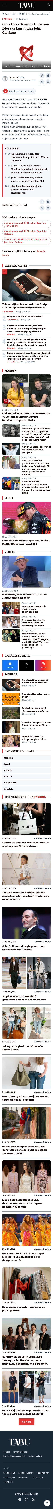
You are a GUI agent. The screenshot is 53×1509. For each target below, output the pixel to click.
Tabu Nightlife (37, 1477)
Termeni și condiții (20, 1452)
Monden (11, 334)
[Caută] (49, 5)
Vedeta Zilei (8, 1482)
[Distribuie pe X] (48, 81)
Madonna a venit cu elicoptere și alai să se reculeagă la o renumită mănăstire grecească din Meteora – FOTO (28, 356)
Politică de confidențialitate (14, 1456)
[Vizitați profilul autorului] (5, 78)
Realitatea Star (43, 1473)
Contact (6, 1452)
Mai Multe (26, 1421)
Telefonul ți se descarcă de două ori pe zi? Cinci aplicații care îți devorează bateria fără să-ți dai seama (25, 308)
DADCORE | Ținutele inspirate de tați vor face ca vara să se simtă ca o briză (25, 1412)
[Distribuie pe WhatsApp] (42, 81)
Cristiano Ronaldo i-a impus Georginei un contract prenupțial (33, 623)
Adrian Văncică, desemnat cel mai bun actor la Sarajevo (36, 449)
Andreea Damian (42, 838)
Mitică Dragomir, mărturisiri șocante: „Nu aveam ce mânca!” (24, 596)
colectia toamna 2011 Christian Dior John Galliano (25, 232)
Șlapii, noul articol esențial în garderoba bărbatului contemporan (26, 189)
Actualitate (7, 312)
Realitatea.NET (9, 1473)
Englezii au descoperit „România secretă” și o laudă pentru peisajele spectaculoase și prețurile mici (26, 328)
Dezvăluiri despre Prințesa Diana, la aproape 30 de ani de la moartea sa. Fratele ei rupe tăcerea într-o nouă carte (26, 343)
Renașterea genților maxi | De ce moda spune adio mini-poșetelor (25, 1098)
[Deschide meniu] (4, 5)
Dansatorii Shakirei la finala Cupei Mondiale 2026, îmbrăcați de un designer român (23, 1257)
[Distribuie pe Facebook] (48, 75)
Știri (14, 14)
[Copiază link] (42, 75)
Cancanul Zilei (9, 1477)
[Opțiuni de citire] (47, 1503)
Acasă (7, 14)
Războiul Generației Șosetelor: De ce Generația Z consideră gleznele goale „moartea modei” (24, 1150)
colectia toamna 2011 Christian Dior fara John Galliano (25, 224)
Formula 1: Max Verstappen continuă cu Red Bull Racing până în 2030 (25, 542)
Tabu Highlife (23, 1477)
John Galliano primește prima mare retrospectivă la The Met (27, 179)
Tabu (21, 77)
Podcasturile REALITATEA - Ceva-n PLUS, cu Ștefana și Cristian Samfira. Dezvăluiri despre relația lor (26, 417)
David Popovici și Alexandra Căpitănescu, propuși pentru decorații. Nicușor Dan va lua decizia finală (36, 487)
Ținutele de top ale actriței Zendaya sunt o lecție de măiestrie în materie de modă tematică (29, 169)
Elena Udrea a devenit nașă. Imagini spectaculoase (34, 609)
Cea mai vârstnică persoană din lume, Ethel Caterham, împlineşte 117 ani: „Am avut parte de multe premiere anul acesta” (35, 467)
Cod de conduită (35, 1456)
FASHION (22, 14)
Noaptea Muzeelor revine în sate (25, 316)
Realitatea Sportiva (25, 1473)
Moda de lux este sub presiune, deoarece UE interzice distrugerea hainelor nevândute (22, 1203)
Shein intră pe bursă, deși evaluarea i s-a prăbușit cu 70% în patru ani (30, 157)
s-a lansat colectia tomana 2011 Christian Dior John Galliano (26, 241)
